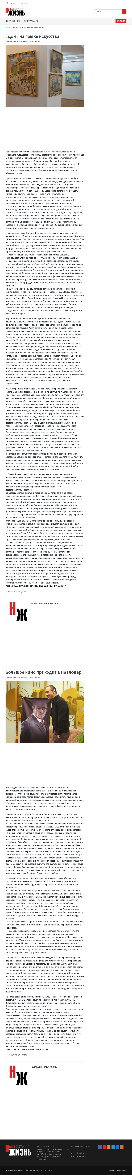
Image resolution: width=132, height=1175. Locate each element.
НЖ (7, 27)
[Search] (124, 11)
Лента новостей (13, 21)
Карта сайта (121, 1171)
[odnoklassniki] (116, 3)
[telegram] (119, 3)
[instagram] (113, 3)
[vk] (122, 3)
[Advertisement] (45, 130)
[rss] (125, 3)
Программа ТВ (31, 21)
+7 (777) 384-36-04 (79, 1157)
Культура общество (17, 592)
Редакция (112, 1171)
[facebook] (110, 3)
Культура (14, 27)
